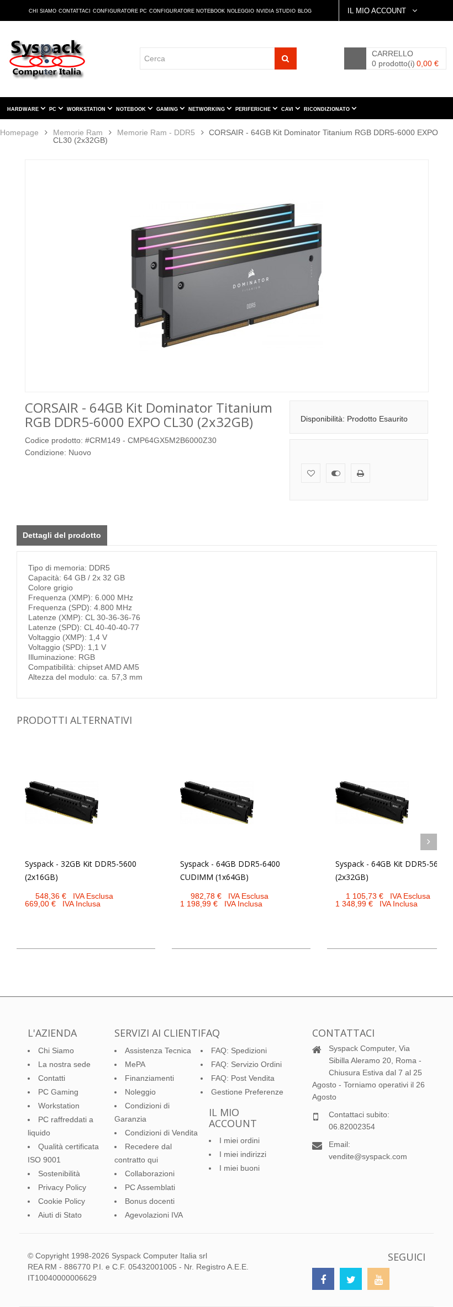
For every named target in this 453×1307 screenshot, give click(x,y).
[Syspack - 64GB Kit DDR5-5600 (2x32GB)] (372, 802)
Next (428, 842)
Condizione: (45, 452)
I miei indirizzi (242, 1154)
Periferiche (253, 109)
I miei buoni (239, 1168)
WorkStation (87, 109)
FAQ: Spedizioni (239, 1050)
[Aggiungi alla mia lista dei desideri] (310, 473)
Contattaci (75, 11)
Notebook (132, 109)
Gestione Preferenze (247, 1091)
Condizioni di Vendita (161, 1132)
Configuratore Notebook (187, 11)
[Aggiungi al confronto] (335, 473)
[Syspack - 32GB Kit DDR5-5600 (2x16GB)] (61, 802)
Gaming (168, 109)
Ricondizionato (327, 109)
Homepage (19, 133)
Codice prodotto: (54, 440)
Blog (305, 11)
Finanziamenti (149, 1078)
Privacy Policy (62, 1187)
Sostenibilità (59, 1173)
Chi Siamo (42, 11)
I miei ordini (239, 1140)
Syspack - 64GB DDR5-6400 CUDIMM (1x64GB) (230, 870)
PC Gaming (58, 1091)
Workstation (59, 1105)
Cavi (288, 109)
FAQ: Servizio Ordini (246, 1064)
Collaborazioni (150, 1173)
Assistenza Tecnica (158, 1050)
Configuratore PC (120, 11)
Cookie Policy (61, 1201)
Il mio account (233, 1118)
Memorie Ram (78, 132)
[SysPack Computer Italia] (50, 59)
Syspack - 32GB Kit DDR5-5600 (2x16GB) (80, 870)
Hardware (23, 109)
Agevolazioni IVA (154, 1214)
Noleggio (240, 11)
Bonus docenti (150, 1201)
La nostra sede (64, 1064)
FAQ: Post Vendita (243, 1078)
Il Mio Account (377, 11)
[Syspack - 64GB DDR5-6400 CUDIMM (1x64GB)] (217, 802)
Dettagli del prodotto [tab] (62, 535)
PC (53, 109)
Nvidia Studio (276, 11)
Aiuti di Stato (60, 1214)
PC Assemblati (150, 1187)
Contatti (51, 1078)
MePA (135, 1064)
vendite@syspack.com (368, 1156)
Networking (207, 109)
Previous (25, 842)
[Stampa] (360, 473)
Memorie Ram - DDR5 (156, 132)
